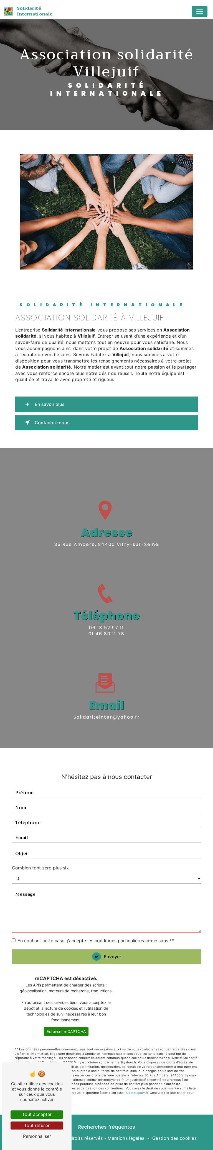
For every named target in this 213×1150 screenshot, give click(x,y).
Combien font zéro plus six (40, 868)
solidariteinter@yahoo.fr (106, 717)
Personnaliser (37, 1136)
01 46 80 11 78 (106, 634)
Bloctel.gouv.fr (137, 1093)
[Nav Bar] (199, 11)
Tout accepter (37, 1114)
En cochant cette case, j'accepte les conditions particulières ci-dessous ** (95, 940)
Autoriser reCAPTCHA (66, 1031)
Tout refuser (37, 1125)
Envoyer (112, 956)
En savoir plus (50, 404)
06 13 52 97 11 (106, 628)
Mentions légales (126, 1138)
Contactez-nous (52, 422)
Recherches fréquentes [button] (106, 1127)
